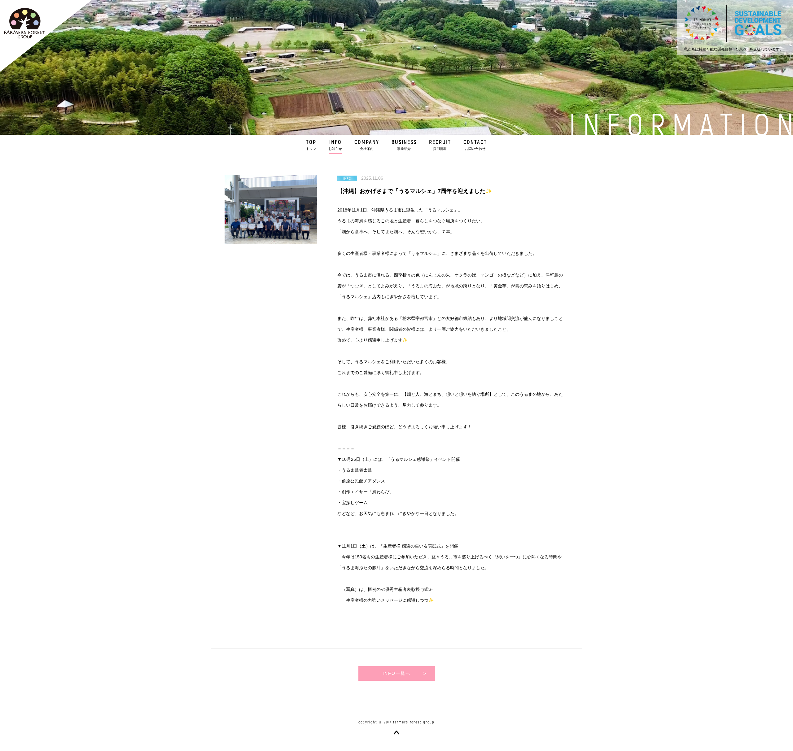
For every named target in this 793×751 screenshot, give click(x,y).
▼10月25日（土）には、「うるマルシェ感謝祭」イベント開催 (398, 459)
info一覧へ (396, 673)
